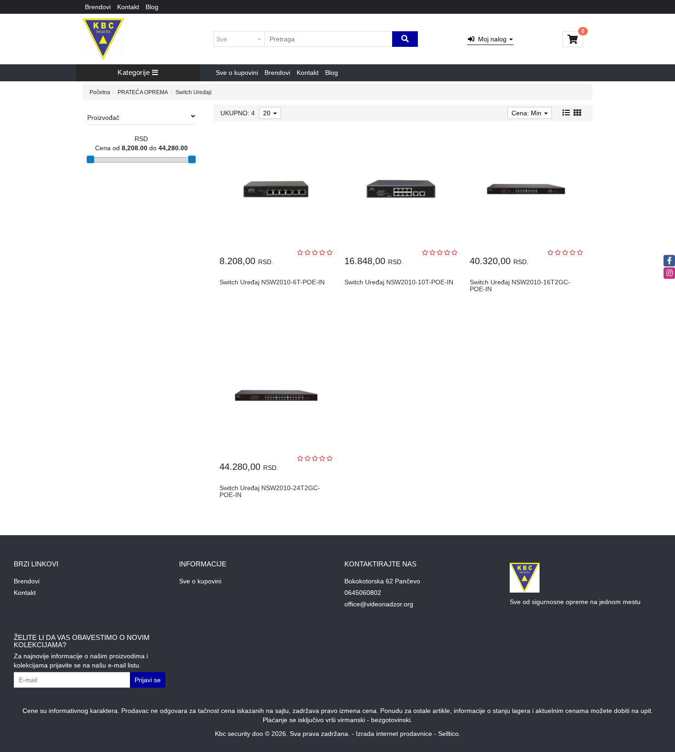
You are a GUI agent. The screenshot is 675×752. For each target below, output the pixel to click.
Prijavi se (148, 680)
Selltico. (449, 733)
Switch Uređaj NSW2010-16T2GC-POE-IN (520, 285)
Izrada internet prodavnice (394, 733)
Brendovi (98, 7)
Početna (100, 92)
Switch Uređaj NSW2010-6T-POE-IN (272, 282)
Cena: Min (527, 113)
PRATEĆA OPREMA (143, 92)
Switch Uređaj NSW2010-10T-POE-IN (398, 282)
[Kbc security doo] (103, 39)
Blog (152, 7)
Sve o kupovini (237, 72)
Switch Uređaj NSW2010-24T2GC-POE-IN (269, 491)
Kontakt (128, 7)
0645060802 (362, 592)
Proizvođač (103, 117)
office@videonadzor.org (378, 604)
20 (267, 113)
